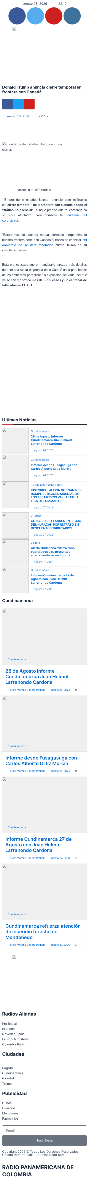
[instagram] (72, 16)
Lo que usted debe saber (46, 485)
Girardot (36, 515)
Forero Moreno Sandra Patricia (26, 689)
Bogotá (35, 543)
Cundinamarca (40, 431)
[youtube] (53, 16)
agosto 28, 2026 (43, 450)
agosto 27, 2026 (43, 507)
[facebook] (17, 16)
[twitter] (35, 16)
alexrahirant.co (13, 1158)
